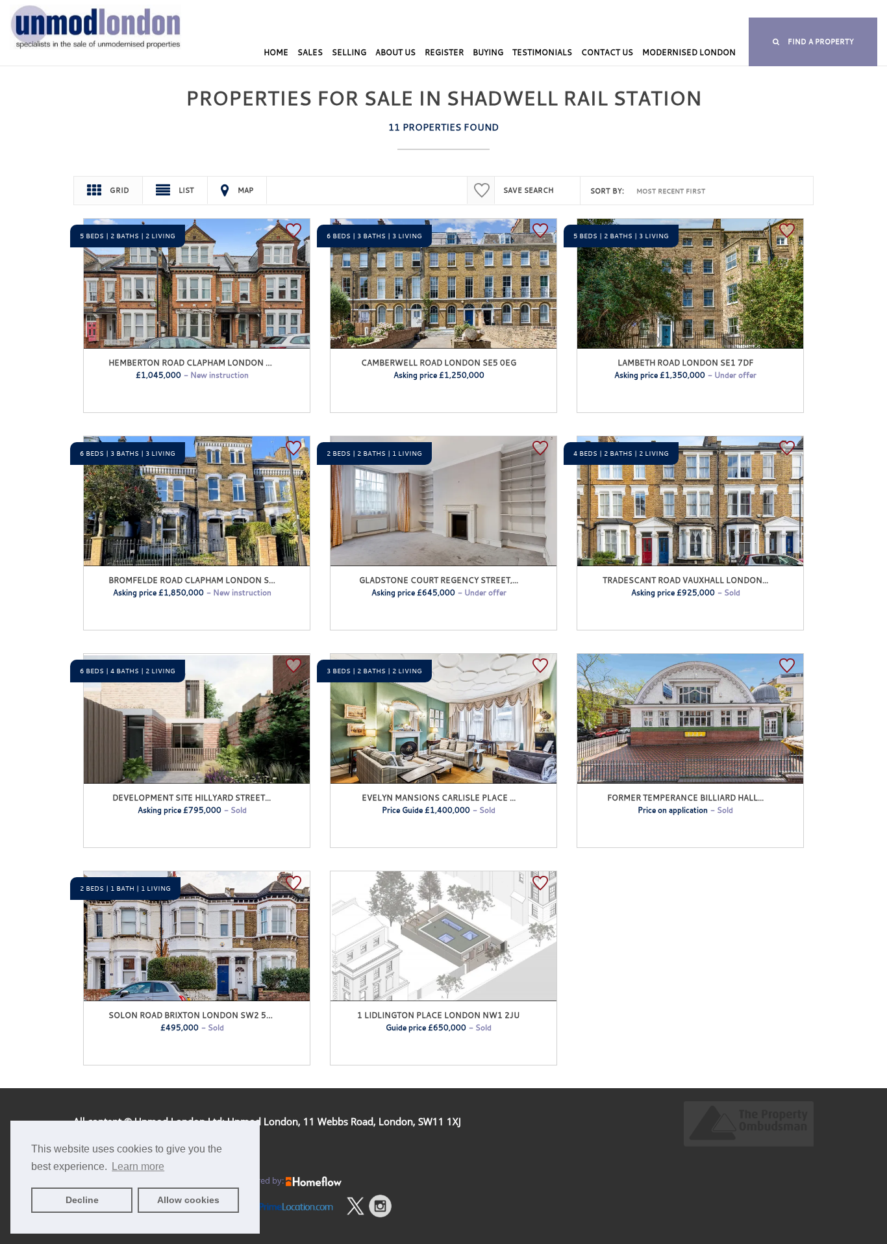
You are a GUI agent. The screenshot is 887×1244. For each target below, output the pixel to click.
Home (276, 52)
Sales (310, 52)
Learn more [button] (138, 1166)
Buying (488, 52)
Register (444, 52)
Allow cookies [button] (188, 1200)
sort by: (607, 190)
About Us (395, 52)
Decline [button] (82, 1200)
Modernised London (689, 52)
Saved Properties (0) (439, 10)
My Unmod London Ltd (344, 10)
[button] (813, 42)
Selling (349, 52)
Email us (752, 10)
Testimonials (542, 52)
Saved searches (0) (526, 10)
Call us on (623, 10)
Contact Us (607, 52)
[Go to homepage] (74, 50)
